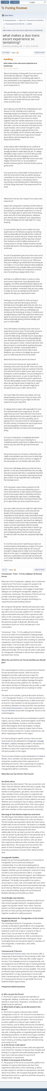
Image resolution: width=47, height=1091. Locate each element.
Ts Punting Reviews (14, 8)
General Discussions (14, 708)
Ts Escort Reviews (8, 710)
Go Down (5, 53)
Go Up (4, 570)
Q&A (33, 700)
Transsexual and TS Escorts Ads (13, 954)
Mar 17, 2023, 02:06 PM (11, 68)
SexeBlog (8, 59)
